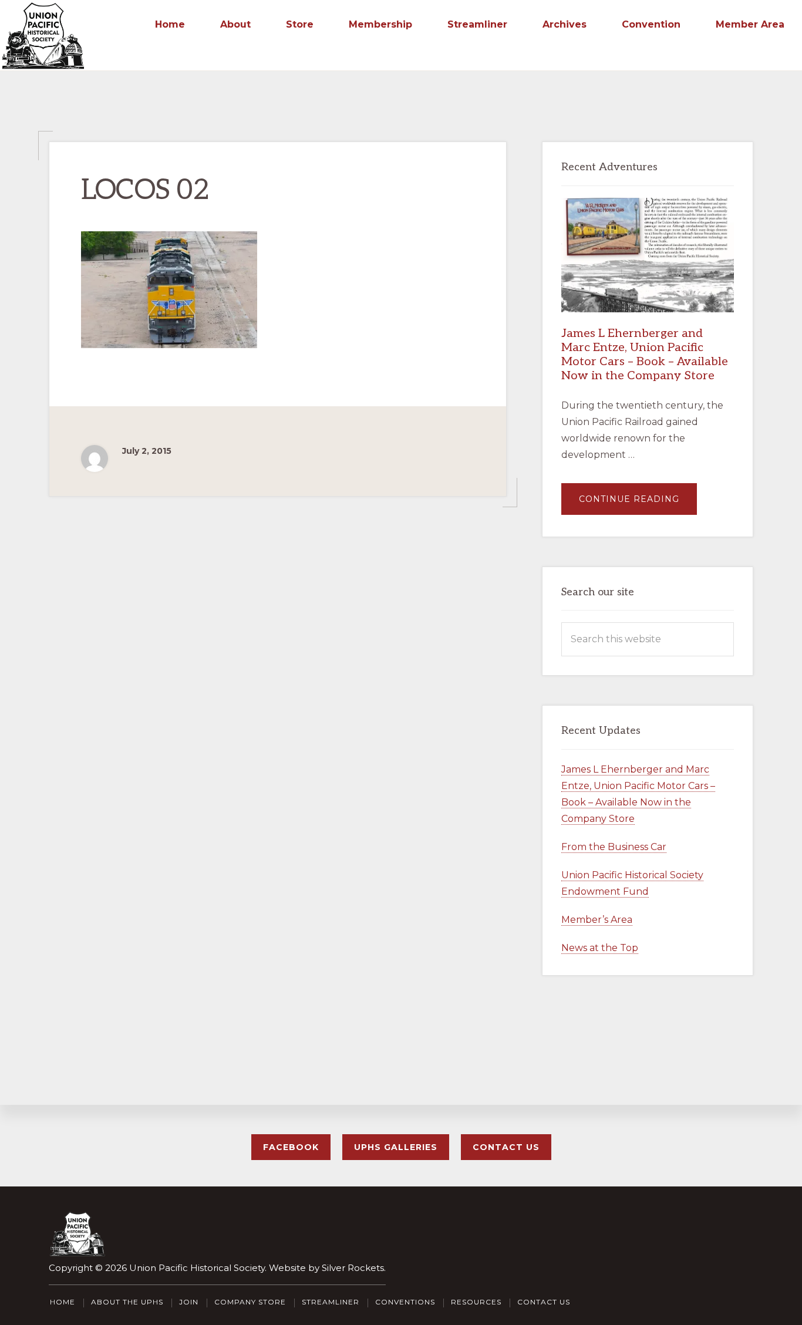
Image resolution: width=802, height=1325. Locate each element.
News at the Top (599, 947)
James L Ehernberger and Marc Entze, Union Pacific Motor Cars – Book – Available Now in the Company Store (644, 354)
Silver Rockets (353, 1267)
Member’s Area (596, 919)
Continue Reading (638, 504)
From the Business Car (613, 846)
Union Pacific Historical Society (197, 1267)
